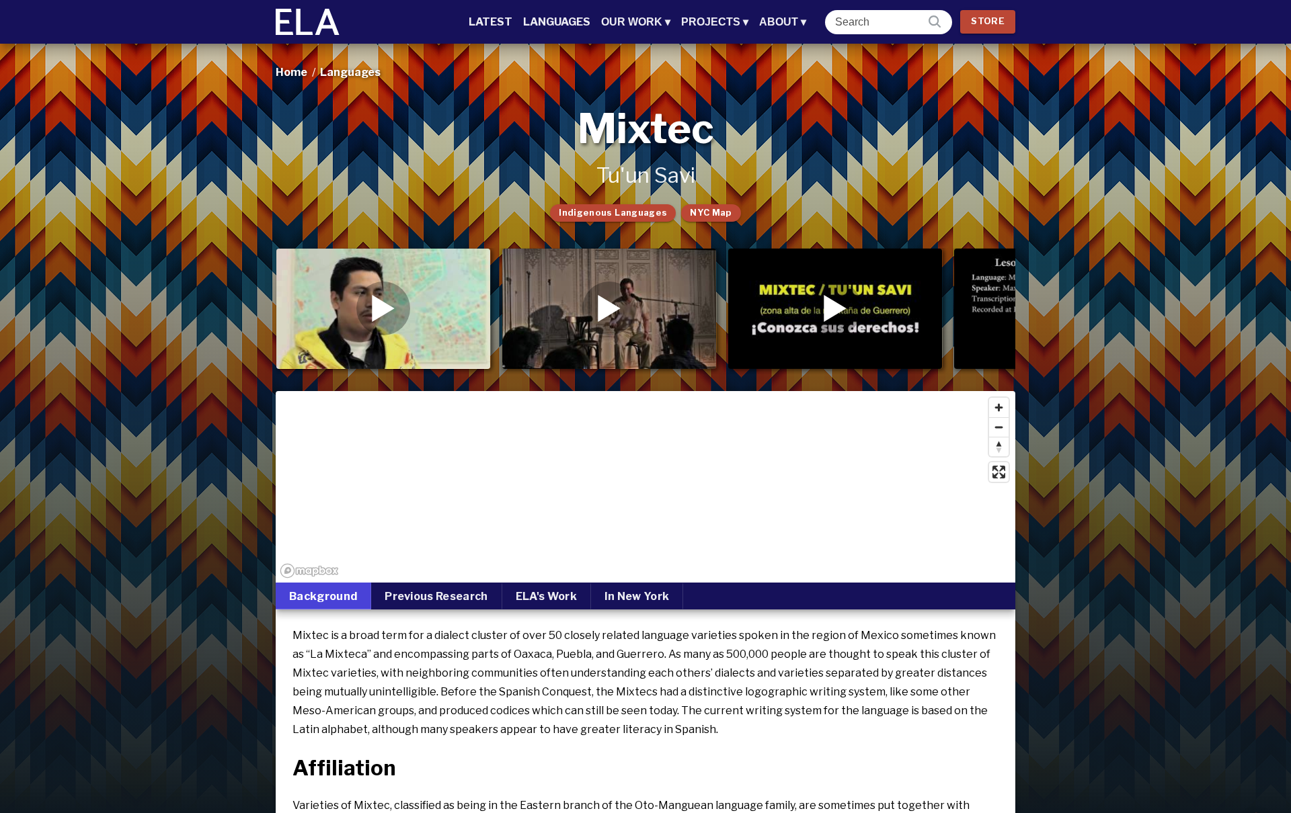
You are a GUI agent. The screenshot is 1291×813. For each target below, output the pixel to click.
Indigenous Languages (613, 213)
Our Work (635, 22)
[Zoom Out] (999, 427)
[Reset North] (999, 446)
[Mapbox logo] (309, 571)
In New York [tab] (637, 596)
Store (988, 21)
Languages (556, 21)
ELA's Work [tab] (546, 596)
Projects (714, 22)
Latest (490, 21)
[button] (383, 308)
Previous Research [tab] (436, 596)
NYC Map (711, 213)
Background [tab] (323, 596)
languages (350, 72)
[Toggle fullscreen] (999, 472)
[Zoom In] (999, 407)
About (782, 22)
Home (291, 72)
